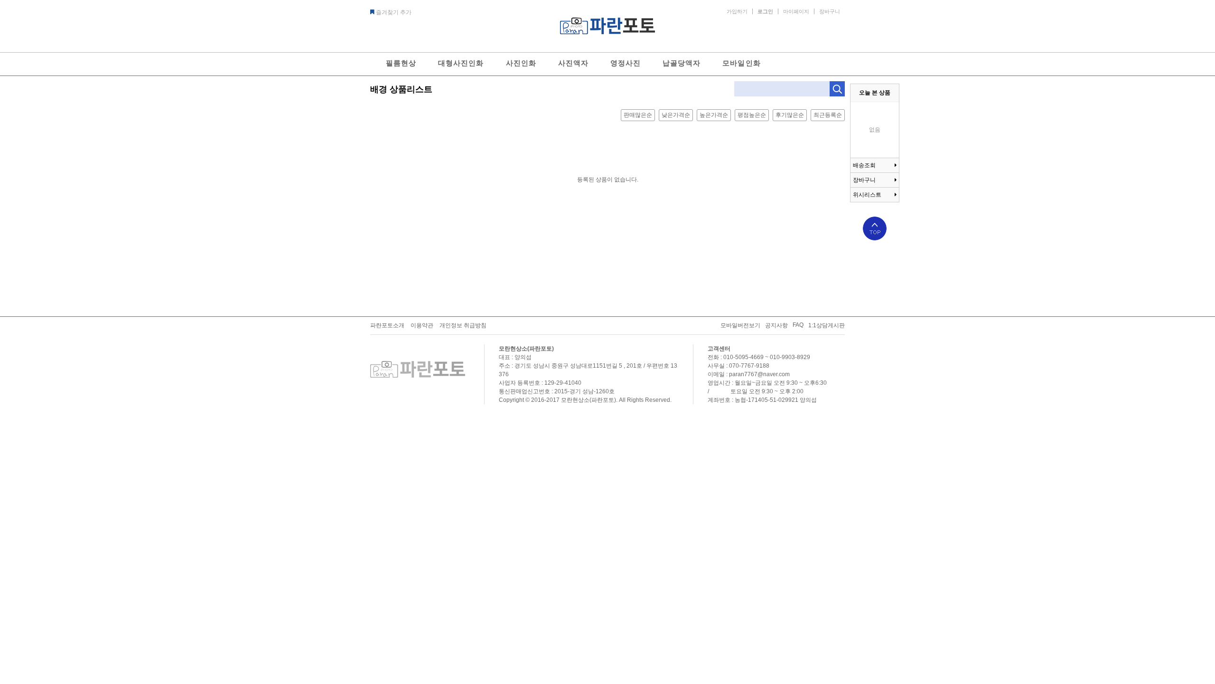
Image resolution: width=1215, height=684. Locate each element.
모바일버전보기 (740, 325)
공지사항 (776, 325)
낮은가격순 (676, 115)
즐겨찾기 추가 (393, 12)
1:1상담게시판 (826, 325)
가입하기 (737, 11)
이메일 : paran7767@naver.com (749, 374)
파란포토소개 (387, 325)
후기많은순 (790, 115)
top (875, 228)
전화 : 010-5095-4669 (736, 357)
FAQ (798, 325)
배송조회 (864, 165)
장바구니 (829, 11)
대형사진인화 (461, 63)
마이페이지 (796, 11)
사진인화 (521, 63)
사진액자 (573, 63)
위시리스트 (867, 194)
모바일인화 (741, 63)
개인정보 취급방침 (462, 325)
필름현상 (401, 63)
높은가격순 (714, 115)
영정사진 (625, 63)
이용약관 (422, 325)
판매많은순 (638, 115)
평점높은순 (752, 115)
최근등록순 (827, 115)
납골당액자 (682, 63)
